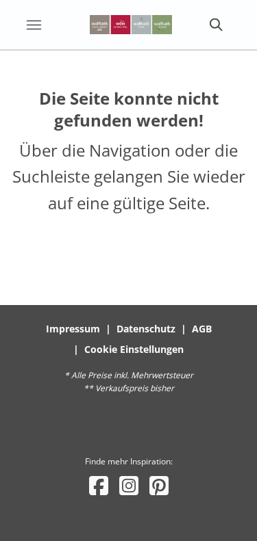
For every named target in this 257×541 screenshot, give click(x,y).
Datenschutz (146, 328)
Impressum (73, 328)
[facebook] (98, 485)
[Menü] (34, 25)
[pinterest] (159, 485)
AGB (202, 328)
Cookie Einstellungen (134, 349)
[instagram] (128, 485)
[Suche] (215, 24)
